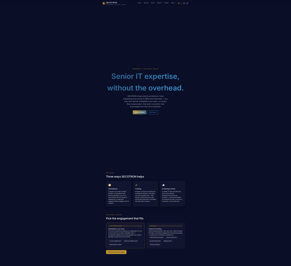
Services (146, 3)
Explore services (140, 112)
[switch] (187, 3)
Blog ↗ (173, 3)
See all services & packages (116, 252)
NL (181, 3)
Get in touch (152, 112)
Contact (166, 3)
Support (159, 3)
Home (139, 3)
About (153, 3)
